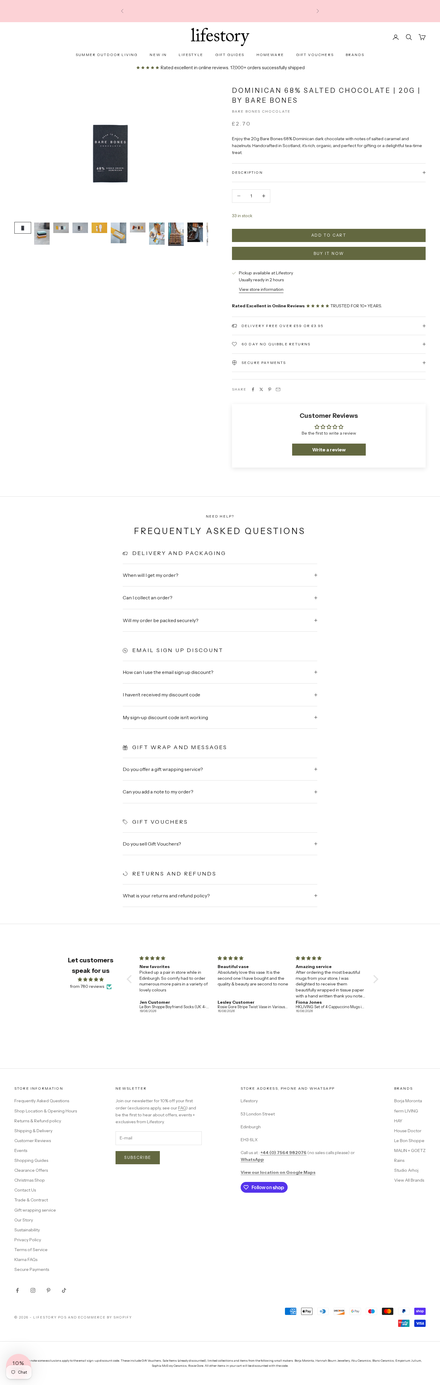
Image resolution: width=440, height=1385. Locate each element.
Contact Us (25, 1190)
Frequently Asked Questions (41, 1100)
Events (20, 1150)
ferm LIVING (406, 1111)
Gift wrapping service (35, 1210)
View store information (261, 289)
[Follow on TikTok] (64, 1290)
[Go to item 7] (137, 227)
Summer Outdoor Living (107, 54)
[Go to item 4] (80, 228)
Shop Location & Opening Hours (45, 1111)
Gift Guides (230, 54)
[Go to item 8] (156, 233)
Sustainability (27, 1230)
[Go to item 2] (42, 233)
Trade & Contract (31, 1200)
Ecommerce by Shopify (105, 1317)
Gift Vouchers (315, 54)
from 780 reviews (87, 986)
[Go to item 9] (176, 234)
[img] (90, 979)
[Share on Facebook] (253, 389)
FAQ (182, 1108)
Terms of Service (31, 1249)
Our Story (23, 1220)
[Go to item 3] (61, 228)
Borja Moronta (408, 1100)
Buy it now (329, 253)
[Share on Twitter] (261, 389)
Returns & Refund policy (37, 1121)
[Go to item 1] (22, 228)
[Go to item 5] (99, 228)
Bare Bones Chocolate (261, 111)
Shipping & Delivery (33, 1130)
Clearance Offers (31, 1170)
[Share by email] (278, 389)
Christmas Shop (29, 1180)
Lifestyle (191, 54)
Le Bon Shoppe (409, 1140)
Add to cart (328, 235)
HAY (398, 1121)
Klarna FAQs (25, 1259)
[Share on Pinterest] (269, 389)
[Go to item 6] (118, 233)
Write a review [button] (329, 450)
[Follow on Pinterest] (48, 1290)
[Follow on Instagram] (33, 1290)
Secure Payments (31, 1269)
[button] (131, 979)
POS (62, 1317)
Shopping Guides (31, 1160)
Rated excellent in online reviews (194, 67)
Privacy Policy (27, 1239)
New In (158, 54)
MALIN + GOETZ (410, 1150)
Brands (355, 54)
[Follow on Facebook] (17, 1290)
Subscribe (137, 1157)
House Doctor (407, 1130)
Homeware (270, 54)
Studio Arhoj (406, 1170)
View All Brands (409, 1180)
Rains (399, 1160)
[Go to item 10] (195, 232)
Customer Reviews (32, 1140)
